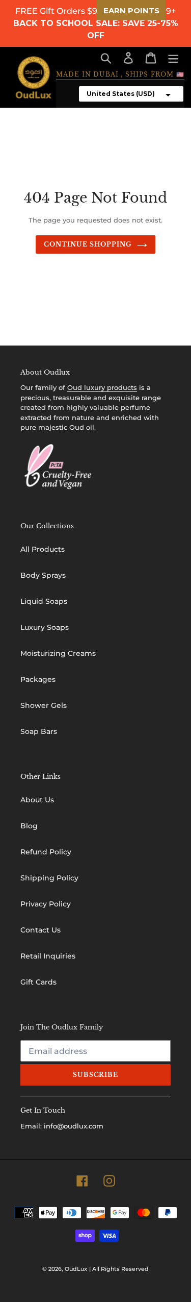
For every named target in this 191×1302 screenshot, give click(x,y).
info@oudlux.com (73, 1126)
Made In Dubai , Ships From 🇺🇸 (120, 74)
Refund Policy (45, 851)
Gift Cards (38, 982)
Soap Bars (38, 731)
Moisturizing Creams (58, 653)
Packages (38, 679)
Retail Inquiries (47, 956)
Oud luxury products (102, 387)
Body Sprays (43, 575)
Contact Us (40, 930)
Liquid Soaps (43, 601)
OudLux (76, 1268)
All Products (42, 549)
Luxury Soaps (44, 627)
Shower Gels (43, 705)
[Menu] (173, 58)
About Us (37, 799)
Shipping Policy (49, 877)
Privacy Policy (45, 903)
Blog (29, 825)
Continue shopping (87, 244)
